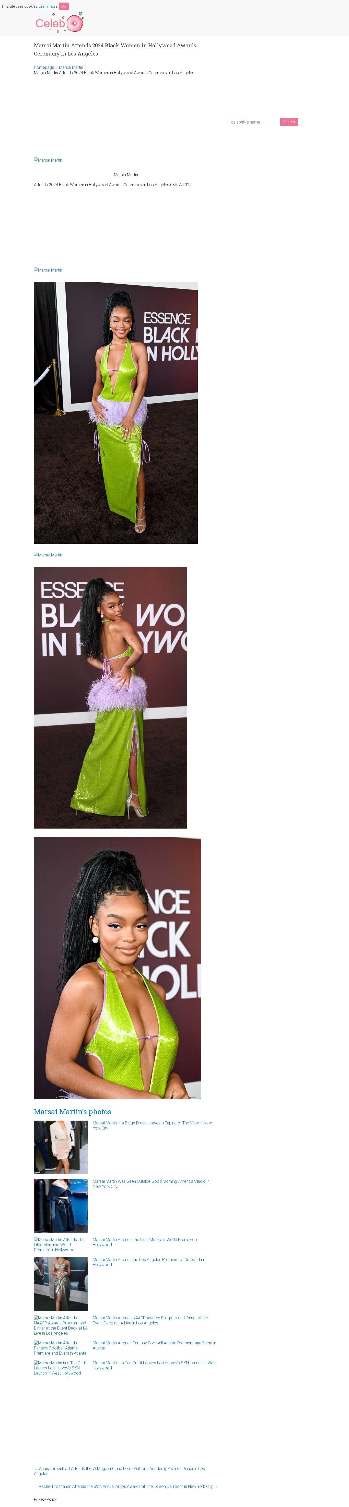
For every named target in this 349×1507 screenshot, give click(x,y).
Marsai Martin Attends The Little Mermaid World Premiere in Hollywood (145, 1242)
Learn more (48, 6)
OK (63, 6)
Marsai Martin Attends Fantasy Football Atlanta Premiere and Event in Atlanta (154, 1345)
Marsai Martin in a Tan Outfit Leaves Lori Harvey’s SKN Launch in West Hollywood (155, 1365)
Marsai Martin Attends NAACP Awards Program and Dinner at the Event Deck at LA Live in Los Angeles (150, 1320)
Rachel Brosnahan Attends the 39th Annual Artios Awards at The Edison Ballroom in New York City (128, 1486)
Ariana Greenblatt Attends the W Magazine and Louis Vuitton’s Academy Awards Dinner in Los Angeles (119, 1471)
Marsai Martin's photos (72, 1111)
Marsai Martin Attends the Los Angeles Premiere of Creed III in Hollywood (148, 1262)
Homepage (44, 67)
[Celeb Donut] (59, 12)
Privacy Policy (45, 1499)
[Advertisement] (126, 116)
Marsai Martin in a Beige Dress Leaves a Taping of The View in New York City (152, 1126)
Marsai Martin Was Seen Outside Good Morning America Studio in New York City (151, 1184)
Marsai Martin (71, 67)
